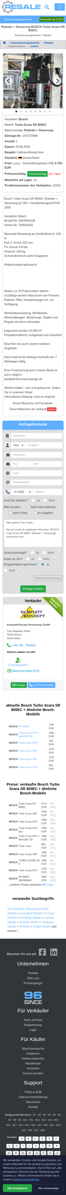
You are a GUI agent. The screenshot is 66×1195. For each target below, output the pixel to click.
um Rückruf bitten (43, 684)
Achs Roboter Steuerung (23, 908)
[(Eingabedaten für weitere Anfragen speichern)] (20, 569)
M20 (33, 1125)
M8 (14, 1120)
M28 (43, 1130)
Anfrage (20, 684)
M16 (8, 1125)
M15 (56, 1120)
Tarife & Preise (33, 1020)
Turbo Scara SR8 (28, 750)
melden (52, 409)
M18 (21, 1125)
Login (49, 884)
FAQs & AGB (33, 1092)
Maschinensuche (33, 1048)
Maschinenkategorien (17, 19)
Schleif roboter (29, 922)
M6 (59, 1115)
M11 (31, 1120)
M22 (46, 1125)
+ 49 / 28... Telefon (23, 645)
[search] (49, 7)
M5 (54, 1115)
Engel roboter (42, 926)
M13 (44, 1120)
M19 (27, 1125)
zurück (34, 46)
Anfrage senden (33, 588)
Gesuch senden (33, 1073)
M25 (24, 1130)
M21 (39, 1125)
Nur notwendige (48, 1188)
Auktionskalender (33, 1058)
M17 (14, 1125)
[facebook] (42, 954)
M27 (36, 1130)
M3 (44, 1115)
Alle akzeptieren (17, 1188)
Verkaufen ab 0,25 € (51, 19)
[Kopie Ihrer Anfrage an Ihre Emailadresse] (54, 557)
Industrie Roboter (32, 913)
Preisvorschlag (37, 173)
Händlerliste (33, 1063)
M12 (37, 1120)
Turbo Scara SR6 (28, 759)
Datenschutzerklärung (47, 578)
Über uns (33, 978)
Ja (38, 500)
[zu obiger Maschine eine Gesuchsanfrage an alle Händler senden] (59, 551)
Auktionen (33, 1053)
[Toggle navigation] (60, 7)
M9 (19, 1120)
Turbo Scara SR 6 (28, 742)
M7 (9, 1120)
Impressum (33, 1102)
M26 (30, 1130)
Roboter (25, 926)
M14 (50, 1120)
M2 (39, 1115)
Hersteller (33, 1068)
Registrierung (33, 1025)
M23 (52, 1125)
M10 (25, 1120)
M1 (34, 1115)
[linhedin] (53, 954)
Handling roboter (30, 917)
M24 (58, 1125)
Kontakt (33, 973)
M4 (49, 1115)
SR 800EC (24, 726)
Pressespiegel (33, 983)
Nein (52, 500)
